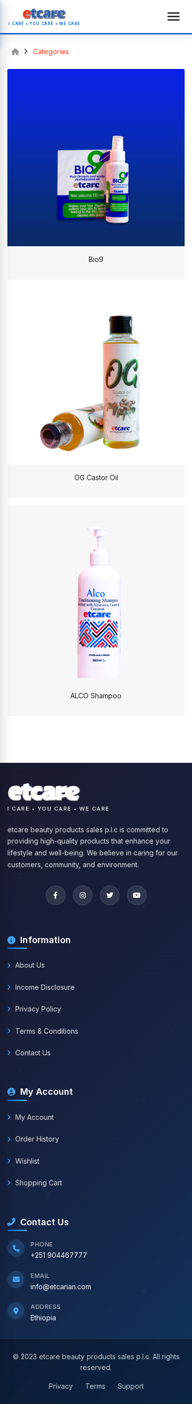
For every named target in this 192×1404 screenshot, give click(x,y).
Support (131, 1386)
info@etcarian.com (61, 1286)
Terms (95, 1386)
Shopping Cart (38, 1182)
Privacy (61, 1386)
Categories (51, 51)
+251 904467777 (59, 1255)
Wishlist (27, 1161)
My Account (34, 1117)
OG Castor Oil (96, 477)
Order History (37, 1139)
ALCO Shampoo (96, 695)
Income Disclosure (45, 987)
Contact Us (33, 1052)
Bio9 (96, 259)
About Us (30, 965)
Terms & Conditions (46, 1031)
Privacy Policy (38, 1009)
